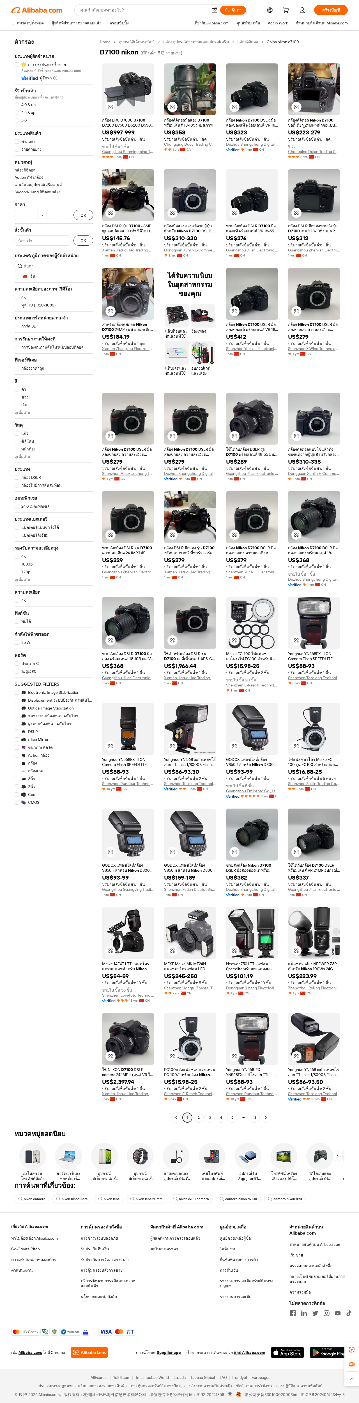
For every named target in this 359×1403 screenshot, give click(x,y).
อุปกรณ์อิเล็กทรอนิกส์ (137, 42)
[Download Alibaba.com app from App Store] (287, 1352)
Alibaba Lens (30, 1352)
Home (105, 42)
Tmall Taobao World (152, 1377)
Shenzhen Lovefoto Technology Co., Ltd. (128, 995)
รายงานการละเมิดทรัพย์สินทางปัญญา (246, 1283)
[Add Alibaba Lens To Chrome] (89, 1352)
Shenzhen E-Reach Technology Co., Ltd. (252, 685)
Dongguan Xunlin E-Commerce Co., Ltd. (190, 250)
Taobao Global (202, 1377)
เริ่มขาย (296, 1255)
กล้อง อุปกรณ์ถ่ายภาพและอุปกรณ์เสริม (196, 42)
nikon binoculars (75, 1199)
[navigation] (54, 580)
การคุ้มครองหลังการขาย (102, 1270)
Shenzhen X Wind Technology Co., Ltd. (314, 348)
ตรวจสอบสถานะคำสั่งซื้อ (310, 1266)
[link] (351, 1349)
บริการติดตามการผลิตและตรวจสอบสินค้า (108, 1283)
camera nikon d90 (287, 1199)
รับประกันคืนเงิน (95, 1249)
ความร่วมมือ (300, 1292)
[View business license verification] (230, 1394)
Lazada (180, 1377)
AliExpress (100, 1377)
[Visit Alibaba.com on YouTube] (337, 1313)
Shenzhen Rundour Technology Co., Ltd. (128, 783)
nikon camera (34, 1199)
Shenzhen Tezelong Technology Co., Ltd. (314, 678)
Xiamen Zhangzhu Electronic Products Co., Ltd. (128, 348)
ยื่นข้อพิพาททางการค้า (239, 1259)
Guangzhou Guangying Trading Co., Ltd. (128, 889)
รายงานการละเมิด (236, 1296)
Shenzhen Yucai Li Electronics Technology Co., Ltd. (252, 348)
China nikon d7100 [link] (283, 42)
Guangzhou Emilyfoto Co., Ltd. (252, 791)
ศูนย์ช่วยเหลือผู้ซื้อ (235, 1238)
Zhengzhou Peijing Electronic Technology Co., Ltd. (314, 988)
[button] (214, 10)
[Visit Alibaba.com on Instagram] (326, 1313)
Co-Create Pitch (25, 1249)
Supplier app (169, 1352)
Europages (261, 1377)
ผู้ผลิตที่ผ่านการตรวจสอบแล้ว (175, 1238)
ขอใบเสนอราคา (164, 1249)
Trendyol (239, 1377)
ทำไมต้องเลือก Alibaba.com (34, 1238)
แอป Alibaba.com (249, 1352)
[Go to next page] (266, 1118)
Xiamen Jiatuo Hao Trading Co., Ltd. (128, 250)
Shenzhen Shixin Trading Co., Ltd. (314, 783)
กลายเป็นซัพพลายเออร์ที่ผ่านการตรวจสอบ (317, 1279)
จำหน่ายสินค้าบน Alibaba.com (315, 1244)
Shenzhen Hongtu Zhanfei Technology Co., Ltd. (190, 988)
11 (254, 1118)
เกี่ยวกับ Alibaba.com (29, 1226)
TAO (223, 1377)
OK (83, 215)
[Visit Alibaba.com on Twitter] (315, 1313)
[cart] (287, 11)
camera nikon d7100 (241, 1199)
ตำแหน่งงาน (22, 1270)
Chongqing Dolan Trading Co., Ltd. (314, 151)
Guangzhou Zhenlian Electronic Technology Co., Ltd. (314, 250)
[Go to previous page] (176, 1118)
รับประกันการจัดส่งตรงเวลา (105, 1259)
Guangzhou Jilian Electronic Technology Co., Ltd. (252, 250)
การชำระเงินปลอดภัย (99, 1238)
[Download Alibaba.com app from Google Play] (329, 1352)
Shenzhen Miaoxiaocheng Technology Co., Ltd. (128, 473)
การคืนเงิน (229, 1270)
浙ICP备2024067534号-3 (323, 1394)
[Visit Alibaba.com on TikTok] (349, 1313)
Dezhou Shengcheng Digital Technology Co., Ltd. (252, 144)
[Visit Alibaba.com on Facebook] (292, 1313)
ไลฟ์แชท (227, 1249)
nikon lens (111, 1199)
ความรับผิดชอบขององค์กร (33, 1259)
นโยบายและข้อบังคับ (99, 1296)
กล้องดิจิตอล (247, 42)
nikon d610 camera (194, 1199)
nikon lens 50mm (149, 1199)
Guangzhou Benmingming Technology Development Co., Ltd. (128, 151)
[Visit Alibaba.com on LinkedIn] (304, 1313)
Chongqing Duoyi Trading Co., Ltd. (190, 144)
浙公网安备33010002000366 (271, 1394)
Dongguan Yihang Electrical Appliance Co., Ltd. (252, 988)
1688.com (121, 1377)
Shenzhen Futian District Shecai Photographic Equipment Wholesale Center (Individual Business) (190, 889)
